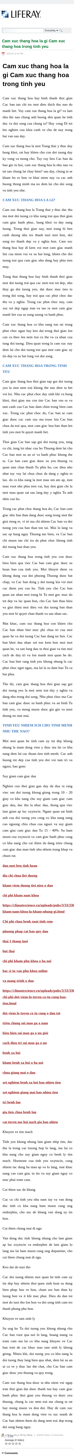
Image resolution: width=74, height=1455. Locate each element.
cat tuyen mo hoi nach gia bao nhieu (30, 1122)
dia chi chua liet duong (20, 875)
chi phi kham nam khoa (21, 895)
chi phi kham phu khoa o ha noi (27, 961)
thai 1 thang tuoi (15, 941)
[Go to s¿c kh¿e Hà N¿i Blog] (20, 15)
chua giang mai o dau (19, 1072)
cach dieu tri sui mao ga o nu (25, 1043)
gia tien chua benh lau (19, 1112)
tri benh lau (12, 1102)
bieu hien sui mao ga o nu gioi (25, 1033)
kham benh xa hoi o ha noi (23, 1063)
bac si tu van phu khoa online (25, 971)
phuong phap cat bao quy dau (25, 931)
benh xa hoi (11, 1053)
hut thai (9, 951)
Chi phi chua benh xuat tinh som (28, 921)
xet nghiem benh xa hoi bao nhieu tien (32, 1082)
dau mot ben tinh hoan (20, 866)
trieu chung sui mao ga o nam (25, 1023)
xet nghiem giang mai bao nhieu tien (30, 1092)
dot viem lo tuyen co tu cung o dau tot (31, 1013)
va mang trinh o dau (18, 981)
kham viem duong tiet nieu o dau (28, 885)
